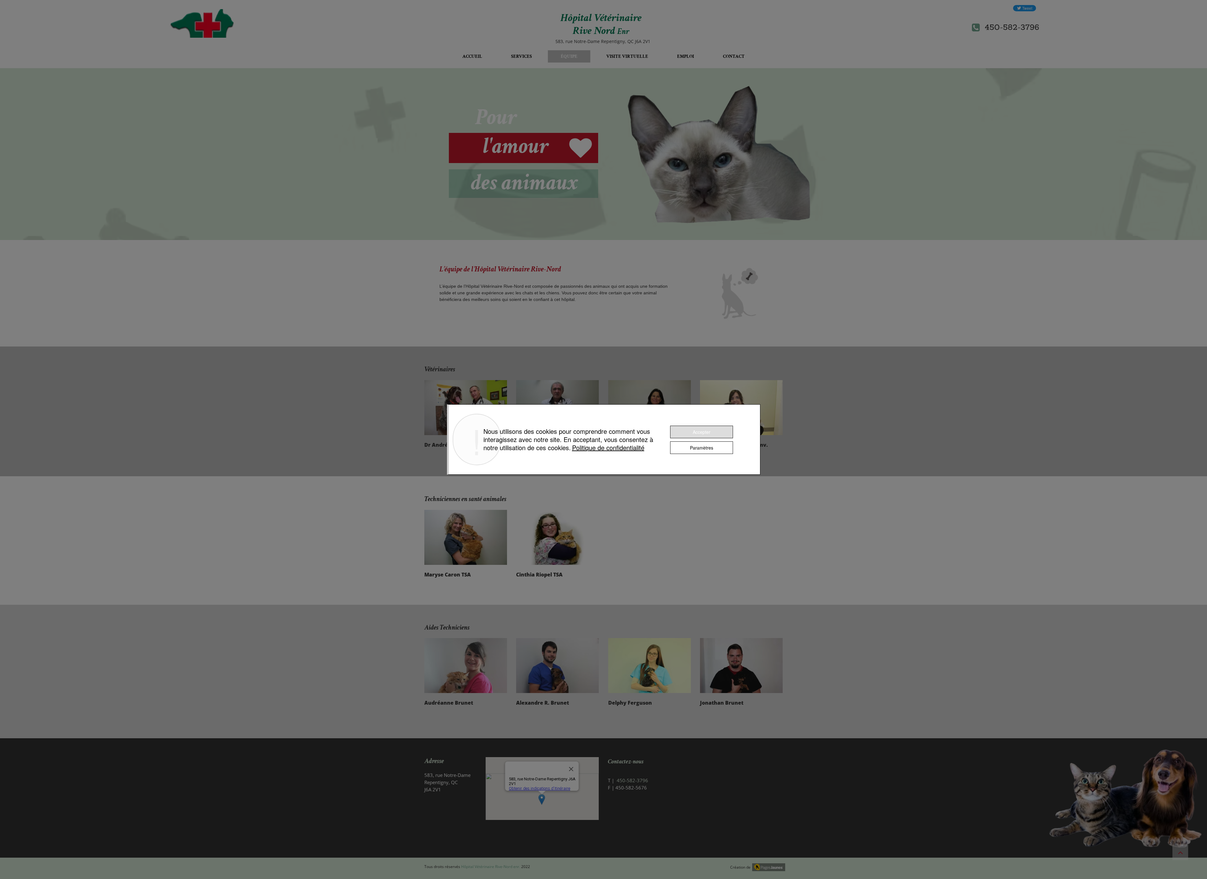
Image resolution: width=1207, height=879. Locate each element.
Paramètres (701, 448)
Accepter (701, 432)
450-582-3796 (1011, 27)
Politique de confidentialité (608, 447)
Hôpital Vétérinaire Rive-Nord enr (490, 866)
